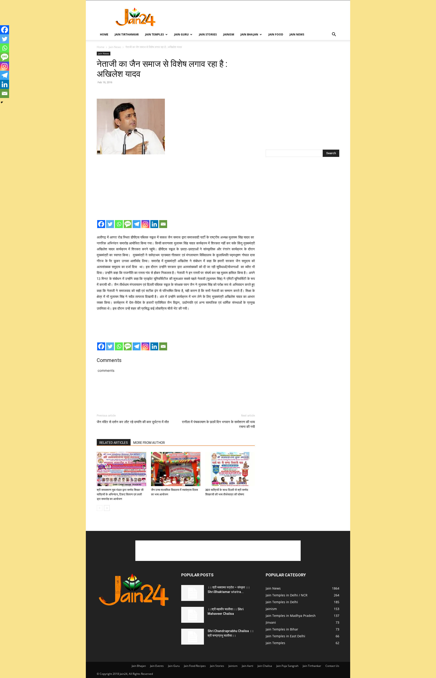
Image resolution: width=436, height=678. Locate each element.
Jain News (297, 34)
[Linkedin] (154, 224)
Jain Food (275, 34)
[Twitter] (110, 224)
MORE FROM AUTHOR (149, 442)
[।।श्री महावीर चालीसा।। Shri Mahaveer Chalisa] (192, 615)
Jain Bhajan (249, 34)
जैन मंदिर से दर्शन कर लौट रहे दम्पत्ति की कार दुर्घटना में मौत (133, 422)
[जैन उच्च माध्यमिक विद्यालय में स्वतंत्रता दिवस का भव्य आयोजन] (176, 469)
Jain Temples (154, 34)
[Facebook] (101, 224)
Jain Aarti (247, 666)
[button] (333, 35)
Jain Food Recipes (195, 666)
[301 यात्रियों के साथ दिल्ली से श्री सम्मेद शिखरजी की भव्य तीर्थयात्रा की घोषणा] (230, 469)
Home (104, 34)
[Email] (163, 224)
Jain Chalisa (265, 666)
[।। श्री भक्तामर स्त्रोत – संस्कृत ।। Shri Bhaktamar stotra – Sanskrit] (192, 593)
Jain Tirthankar (127, 34)
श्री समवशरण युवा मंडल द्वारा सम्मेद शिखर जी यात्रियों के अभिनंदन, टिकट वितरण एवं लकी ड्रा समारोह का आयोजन (120, 494)
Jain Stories (208, 34)
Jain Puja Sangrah (287, 666)
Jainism (228, 34)
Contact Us (332, 666)
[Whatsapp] (119, 224)
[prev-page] (99, 508)
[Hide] (2, 102)
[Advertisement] (256, 17)
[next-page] (107, 508)
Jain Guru (181, 34)
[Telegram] (137, 224)
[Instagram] (145, 224)
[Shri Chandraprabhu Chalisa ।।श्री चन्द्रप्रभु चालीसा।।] (192, 637)
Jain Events (157, 666)
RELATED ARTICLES (113, 442)
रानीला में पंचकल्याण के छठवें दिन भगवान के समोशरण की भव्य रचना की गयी (218, 424)
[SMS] (128, 224)
